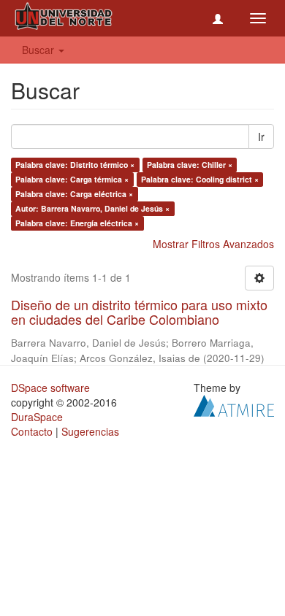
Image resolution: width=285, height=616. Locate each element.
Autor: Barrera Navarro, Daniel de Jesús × (92, 208)
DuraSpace (37, 416)
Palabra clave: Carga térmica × (72, 179)
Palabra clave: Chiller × (189, 164)
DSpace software (50, 387)
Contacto (32, 431)
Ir (261, 136)
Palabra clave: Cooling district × (200, 179)
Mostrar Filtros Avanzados (213, 243)
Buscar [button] (39, 49)
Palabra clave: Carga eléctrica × (74, 193)
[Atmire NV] (234, 403)
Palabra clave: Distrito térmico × (74, 164)
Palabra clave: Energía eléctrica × (77, 222)
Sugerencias (90, 431)
